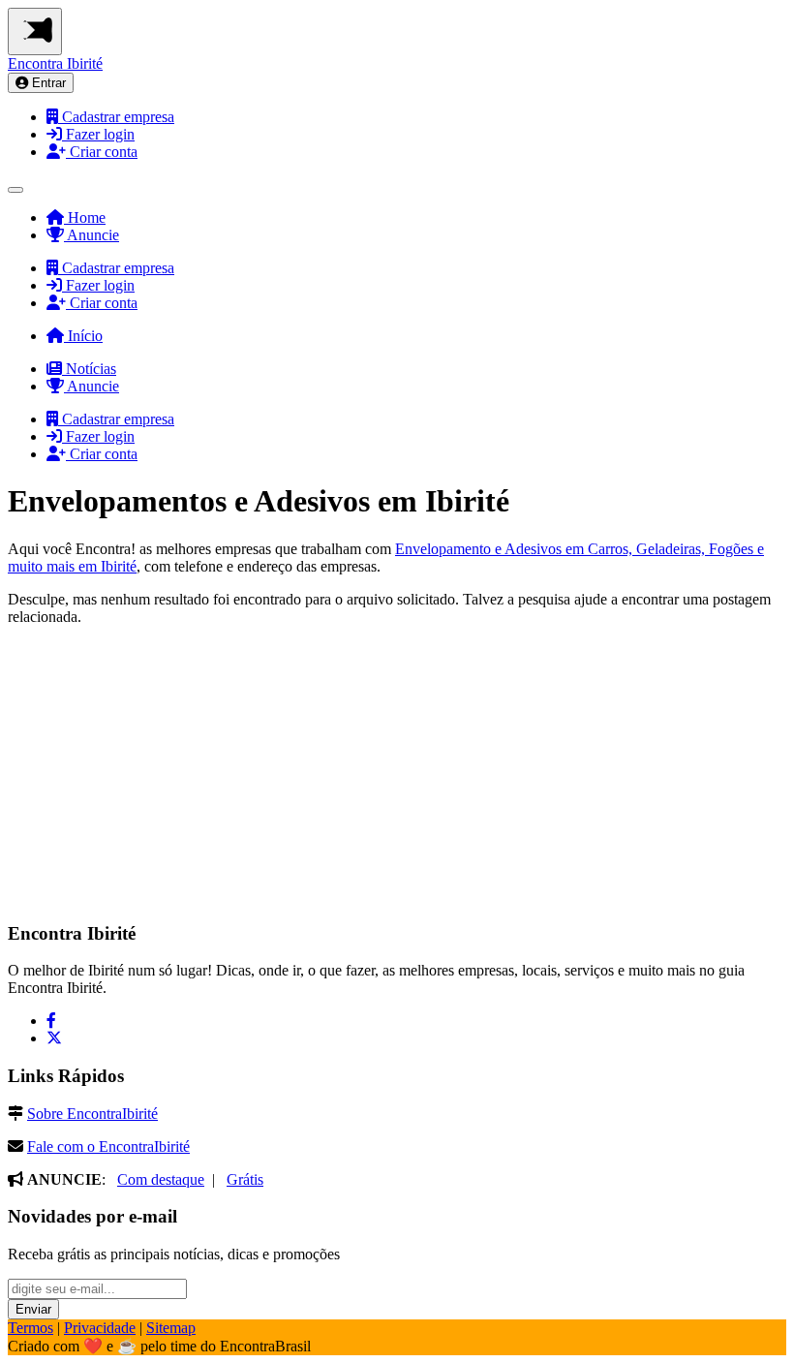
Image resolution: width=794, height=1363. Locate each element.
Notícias (89, 368)
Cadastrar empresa (116, 116)
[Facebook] (51, 1020)
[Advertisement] (153, 780)
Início (83, 335)
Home (85, 217)
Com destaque (160, 1179)
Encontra (55, 63)
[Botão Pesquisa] (15, 190)
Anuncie (91, 235)
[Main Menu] (35, 31)
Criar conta (101, 151)
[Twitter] (54, 1038)
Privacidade (100, 1327)
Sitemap (171, 1327)
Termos (30, 1327)
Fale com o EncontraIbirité (108, 1146)
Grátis (245, 1179)
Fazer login (98, 134)
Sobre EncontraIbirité (92, 1113)
